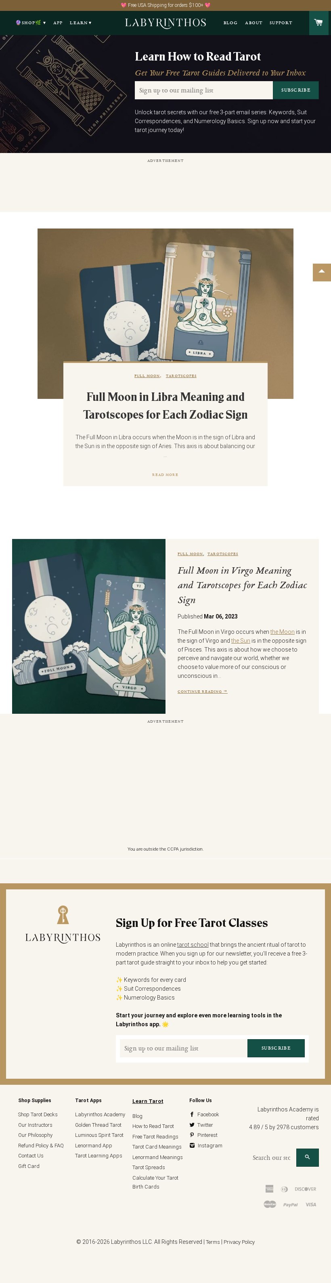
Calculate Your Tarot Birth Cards (155, 1182)
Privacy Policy (239, 1242)
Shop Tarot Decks (38, 1114)
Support (281, 23)
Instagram (209, 1146)
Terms (213, 1242)
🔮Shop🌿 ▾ (30, 23)
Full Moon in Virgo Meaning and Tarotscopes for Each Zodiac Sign (242, 586)
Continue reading (200, 691)
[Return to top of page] (322, 272)
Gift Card (29, 1166)
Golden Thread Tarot (98, 1125)
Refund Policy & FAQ (41, 1146)
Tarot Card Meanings (157, 1147)
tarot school (193, 944)
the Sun (240, 640)
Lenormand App (93, 1146)
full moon (147, 375)
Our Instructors (35, 1125)
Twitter (204, 1125)
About (253, 23)
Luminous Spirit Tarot (99, 1135)
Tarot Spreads (148, 1167)
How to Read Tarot (153, 1126)
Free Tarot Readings (155, 1137)
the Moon (282, 632)
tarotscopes (181, 375)
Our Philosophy (35, 1135)
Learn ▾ (81, 23)
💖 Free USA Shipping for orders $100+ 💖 (166, 5)
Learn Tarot (147, 1101)
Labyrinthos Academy (100, 1114)
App (58, 23)
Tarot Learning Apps (98, 1156)
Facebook (207, 1114)
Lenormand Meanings (157, 1157)
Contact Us (31, 1156)
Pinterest (207, 1135)
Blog (231, 23)
